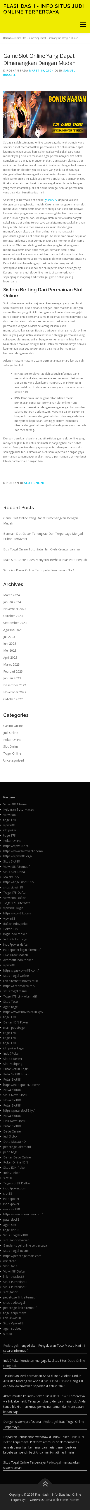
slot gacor (10, 1292)
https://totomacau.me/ (19, 986)
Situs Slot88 (11, 861)
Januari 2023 (12, 678)
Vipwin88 (9, 815)
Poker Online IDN (15, 1162)
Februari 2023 (13, 671)
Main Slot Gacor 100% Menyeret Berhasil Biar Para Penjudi (45, 560)
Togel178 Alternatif (16, 903)
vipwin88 (9, 825)
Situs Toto (10, 1001)
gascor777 (50, 200)
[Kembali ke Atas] (45, 1484)
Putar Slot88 (12, 1079)
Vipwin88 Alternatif (16, 804)
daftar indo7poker (16, 924)
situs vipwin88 (13, 887)
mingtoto (9, 1261)
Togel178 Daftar (15, 892)
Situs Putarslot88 (15, 1282)
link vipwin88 (12, 1318)
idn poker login (13, 1048)
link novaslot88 (13, 1276)
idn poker (9, 830)
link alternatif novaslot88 (20, 981)
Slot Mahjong (12, 1064)
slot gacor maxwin (16, 1240)
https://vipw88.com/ (17, 913)
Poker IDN (10, 929)
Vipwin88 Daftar (14, 898)
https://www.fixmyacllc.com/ (23, 851)
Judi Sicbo (10, 1136)
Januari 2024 (12, 602)
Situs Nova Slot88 (15, 1095)
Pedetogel (10, 1345)
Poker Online (12, 740)
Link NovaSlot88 (14, 1121)
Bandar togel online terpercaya (25, 1245)
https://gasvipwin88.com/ (21, 970)
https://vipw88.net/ (16, 846)
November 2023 (14, 609)
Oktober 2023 (13, 616)
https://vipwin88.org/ (17, 856)
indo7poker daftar (16, 944)
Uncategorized (13, 760)
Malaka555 (11, 877)
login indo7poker (15, 934)
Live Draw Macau (15, 955)
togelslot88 (11, 1230)
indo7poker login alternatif (21, 950)
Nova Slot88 (12, 1090)
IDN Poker (60, 1396)
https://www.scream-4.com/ (23, 1214)
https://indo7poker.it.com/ (21, 1085)
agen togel (10, 1007)
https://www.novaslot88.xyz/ (23, 1012)
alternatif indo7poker (18, 960)
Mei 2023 (9, 650)
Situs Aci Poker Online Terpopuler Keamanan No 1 (38, 570)
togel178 (9, 820)
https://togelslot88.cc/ (18, 882)
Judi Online (10, 733)
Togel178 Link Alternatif (20, 996)
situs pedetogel (14, 1302)
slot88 (7, 1178)
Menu (82, 24)
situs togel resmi (15, 991)
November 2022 (14, 692)
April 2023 (10, 657)
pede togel (10, 1152)
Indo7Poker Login (15, 939)
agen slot (9, 1225)
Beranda (8, 37)
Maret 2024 (11, 595)
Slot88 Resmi (12, 1059)
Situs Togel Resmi (16, 1251)
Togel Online (12, 753)
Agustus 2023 (12, 630)
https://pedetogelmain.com (22, 1256)
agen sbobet (12, 1328)
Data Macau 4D (14, 1141)
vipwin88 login (13, 908)
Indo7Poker (11, 1053)
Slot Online (34, 483)
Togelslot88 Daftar (16, 1183)
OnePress (37, 1500)
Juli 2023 (9, 637)
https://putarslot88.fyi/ (19, 1110)
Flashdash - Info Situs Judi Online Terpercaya (43, 9)
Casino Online (13, 726)
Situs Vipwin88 (13, 1323)
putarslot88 (11, 1219)
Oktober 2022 (13, 699)
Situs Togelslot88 (15, 1235)
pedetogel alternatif (17, 1147)
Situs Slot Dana (14, 872)
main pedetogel (14, 1027)
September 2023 (15, 623)
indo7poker (11, 1199)
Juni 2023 (9, 643)
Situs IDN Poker (14, 1167)
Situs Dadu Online (56, 1381)
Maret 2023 (11, 664)
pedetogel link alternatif (19, 1297)
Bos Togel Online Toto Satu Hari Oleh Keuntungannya (41, 549)
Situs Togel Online (16, 976)
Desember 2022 (14, 685)
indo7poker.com (14, 1188)
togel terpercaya (14, 1313)
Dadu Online (12, 1131)
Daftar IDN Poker (15, 1022)
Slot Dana (10, 1266)
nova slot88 (11, 1209)
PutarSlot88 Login (16, 1069)
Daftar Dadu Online (17, 1157)
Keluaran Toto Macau (18, 809)
